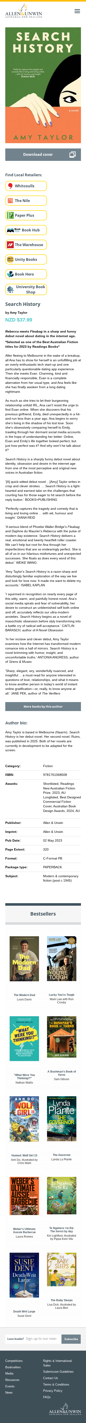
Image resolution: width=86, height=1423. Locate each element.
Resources (12, 1380)
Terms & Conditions (56, 1384)
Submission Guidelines (58, 1371)
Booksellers (13, 1367)
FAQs (47, 1397)
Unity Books (26, 259)
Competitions (14, 1361)
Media (9, 1373)
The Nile (22, 200)
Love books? (15, 1339)
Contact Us (50, 1378)
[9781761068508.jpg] (43, 85)
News (9, 1392)
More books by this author (43, 706)
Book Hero (24, 274)
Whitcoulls (24, 185)
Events (10, 1386)
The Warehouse (29, 244)
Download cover (38, 154)
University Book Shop (30, 289)
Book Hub (31, 230)
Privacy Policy (52, 1390)
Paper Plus (24, 215)
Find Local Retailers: (23, 174)
